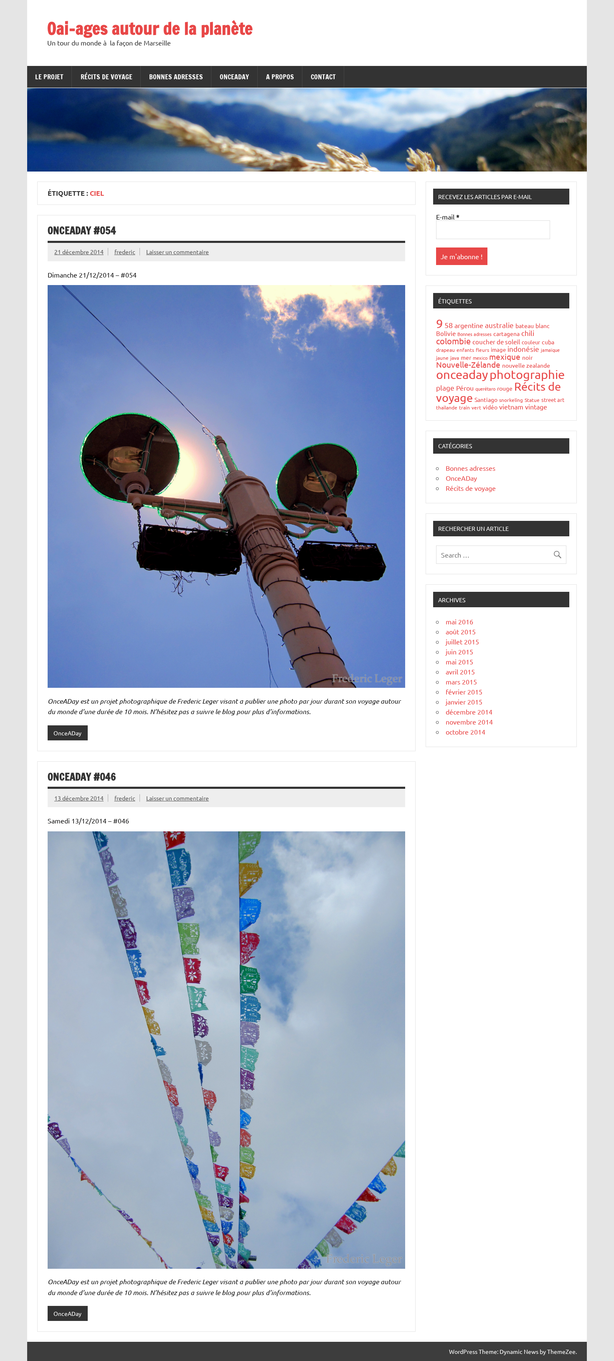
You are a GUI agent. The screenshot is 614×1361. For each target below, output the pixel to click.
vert (476, 407)
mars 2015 (461, 681)
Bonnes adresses (176, 76)
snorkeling (511, 399)
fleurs (482, 349)
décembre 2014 (469, 711)
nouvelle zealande (526, 365)
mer (466, 357)
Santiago (485, 399)
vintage (536, 406)
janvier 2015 (464, 701)
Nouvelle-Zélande (468, 364)
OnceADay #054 (82, 230)
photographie (527, 374)
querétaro (485, 388)
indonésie (523, 348)
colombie (453, 341)
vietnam (511, 406)
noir (527, 357)
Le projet (49, 76)
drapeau (445, 349)
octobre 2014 (465, 731)
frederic (124, 251)
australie (499, 325)
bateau (524, 325)
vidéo (490, 407)
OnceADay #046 (82, 777)
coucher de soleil (496, 342)
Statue (532, 399)
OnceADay (234, 76)
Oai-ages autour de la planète (150, 28)
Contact (323, 76)
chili (527, 332)
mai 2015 (459, 661)
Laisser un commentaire (177, 251)
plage (445, 387)
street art (552, 399)
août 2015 (461, 631)
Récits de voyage (106, 76)
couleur (531, 342)
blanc (542, 325)
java (454, 357)
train (464, 407)
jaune (442, 357)
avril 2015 (460, 671)
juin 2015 (459, 651)
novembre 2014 (469, 721)
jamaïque (550, 349)
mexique (504, 356)
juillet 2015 (462, 641)
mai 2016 (459, 621)
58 (448, 325)
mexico (480, 357)
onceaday (462, 374)
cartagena (506, 333)
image (498, 349)
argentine (468, 325)
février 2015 (464, 691)
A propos (280, 76)
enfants (465, 349)
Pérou (465, 388)
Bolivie (446, 333)
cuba (548, 342)
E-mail (447, 216)
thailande (446, 407)
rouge (505, 388)
